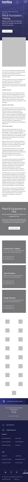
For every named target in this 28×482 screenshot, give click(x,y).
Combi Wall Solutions (19, 441)
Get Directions (13, 416)
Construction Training (6, 462)
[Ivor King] (7, 2)
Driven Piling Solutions (6, 441)
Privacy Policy (16, 479)
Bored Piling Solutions (6, 445)
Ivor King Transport (19, 462)
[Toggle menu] (26, 2)
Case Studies (17, 445)
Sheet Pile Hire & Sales (6, 459)
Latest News (4, 455)
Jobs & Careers (18, 455)
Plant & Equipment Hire (20, 459)
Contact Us (7, 31)
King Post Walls (18, 438)
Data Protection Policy (6, 479)
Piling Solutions (6, 11)
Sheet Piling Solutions (6, 438)
